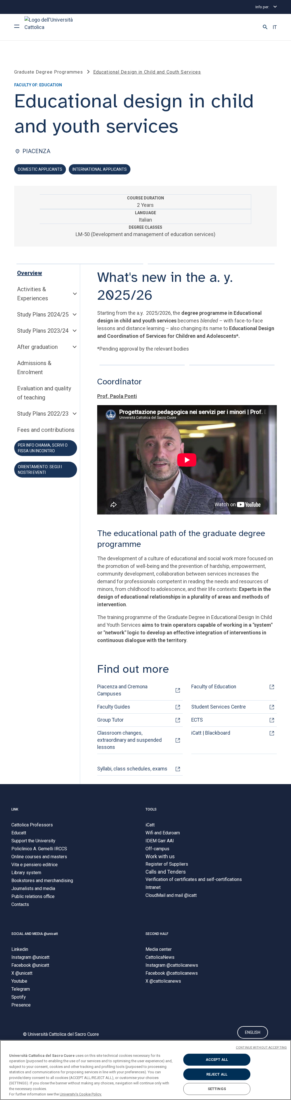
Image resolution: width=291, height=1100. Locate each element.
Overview (29, 273)
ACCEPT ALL (217, 1059)
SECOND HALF (157, 934)
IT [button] (275, 27)
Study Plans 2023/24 (42, 330)
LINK (14, 809)
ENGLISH (252, 1032)
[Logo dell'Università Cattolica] (51, 27)
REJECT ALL (216, 1074)
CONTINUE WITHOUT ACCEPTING (261, 1047)
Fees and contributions (45, 429)
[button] (265, 27)
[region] (145, 1070)
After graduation (37, 346)
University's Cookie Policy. (81, 1094)
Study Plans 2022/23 (42, 413)
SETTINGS (217, 1089)
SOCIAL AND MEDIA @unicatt (34, 934)
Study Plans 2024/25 (42, 314)
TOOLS (151, 809)
